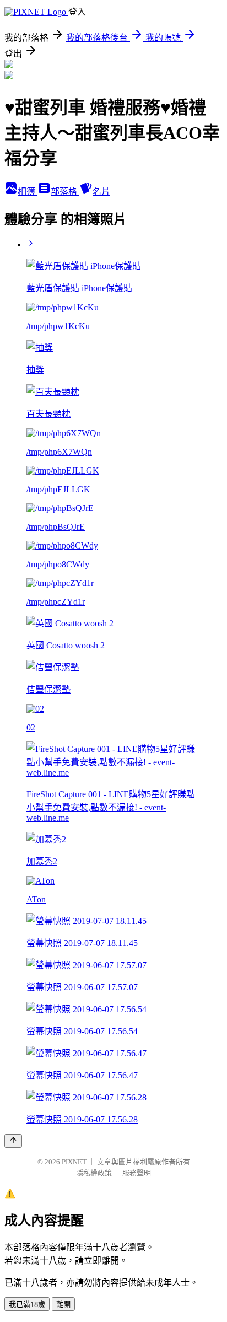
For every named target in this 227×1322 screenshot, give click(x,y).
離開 (63, 1304)
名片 (101, 191)
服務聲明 (136, 1173)
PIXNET (74, 1162)
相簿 (27, 191)
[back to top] (13, 1141)
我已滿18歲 (27, 1304)
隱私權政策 (94, 1173)
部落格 (65, 191)
